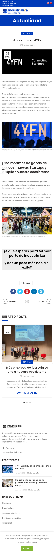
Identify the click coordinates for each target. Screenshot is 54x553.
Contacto (6, 503)
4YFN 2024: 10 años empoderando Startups (33, 467)
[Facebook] (13, 291)
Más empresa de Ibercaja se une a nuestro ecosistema (27, 370)
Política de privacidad (11, 518)
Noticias (27, 33)
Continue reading (27, 393)
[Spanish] (51, 3)
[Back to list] (27, 301)
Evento (26, 283)
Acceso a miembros (11, 513)
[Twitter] (20, 291)
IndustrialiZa (8, 508)
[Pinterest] (27, 291)
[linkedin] (34, 291)
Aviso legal (7, 523)
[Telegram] (41, 291)
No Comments (33, 473)
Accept (27, 548)
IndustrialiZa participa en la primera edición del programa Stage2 (31, 483)
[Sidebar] (3, 169)
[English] (48, 3)
